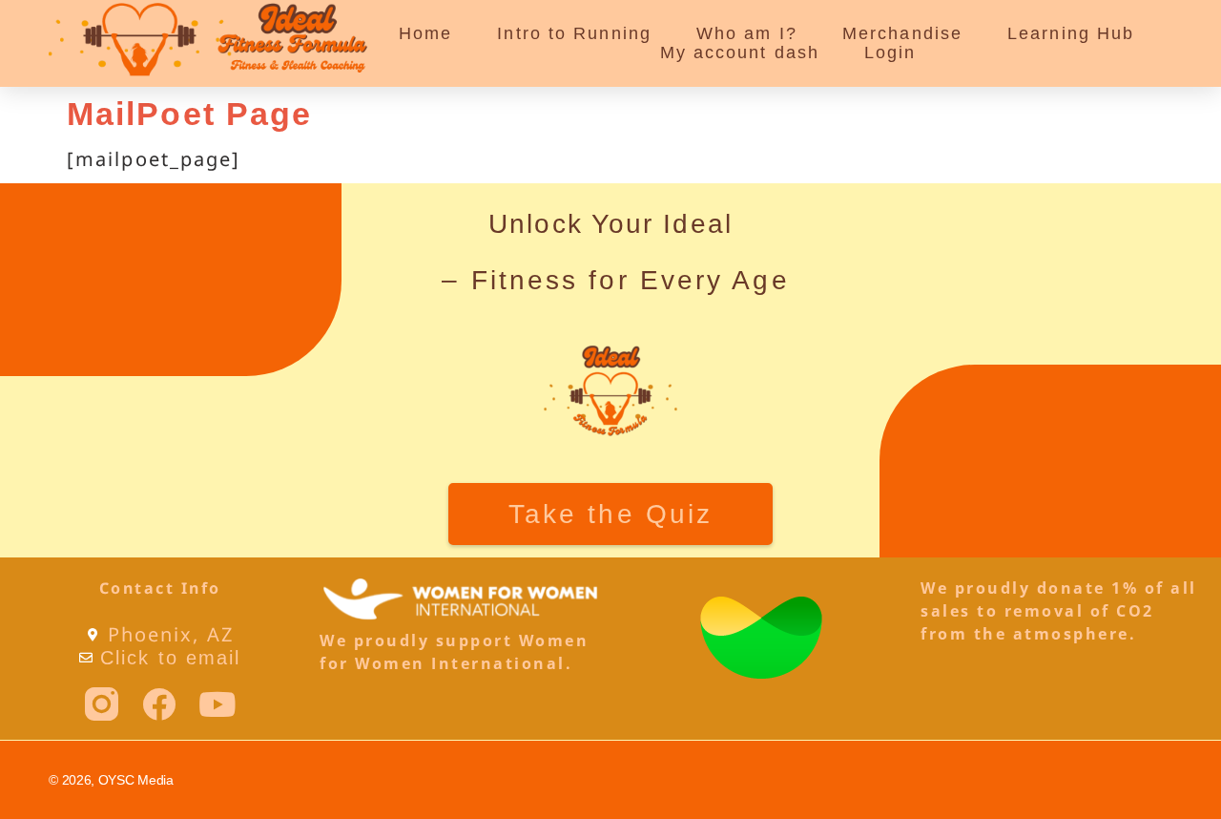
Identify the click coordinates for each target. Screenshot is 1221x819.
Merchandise (902, 33)
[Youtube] (218, 704)
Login (890, 52)
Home (425, 33)
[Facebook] (159, 704)
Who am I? (746, 33)
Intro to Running (574, 33)
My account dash (740, 52)
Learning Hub (1070, 33)
